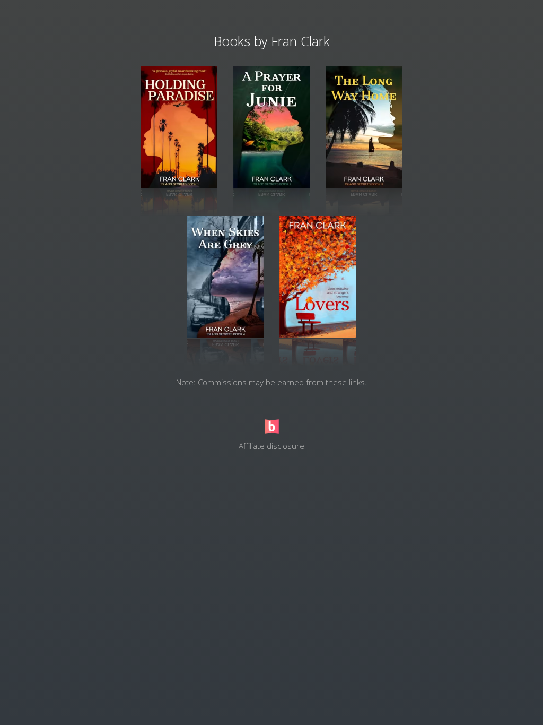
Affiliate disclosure (271, 446)
